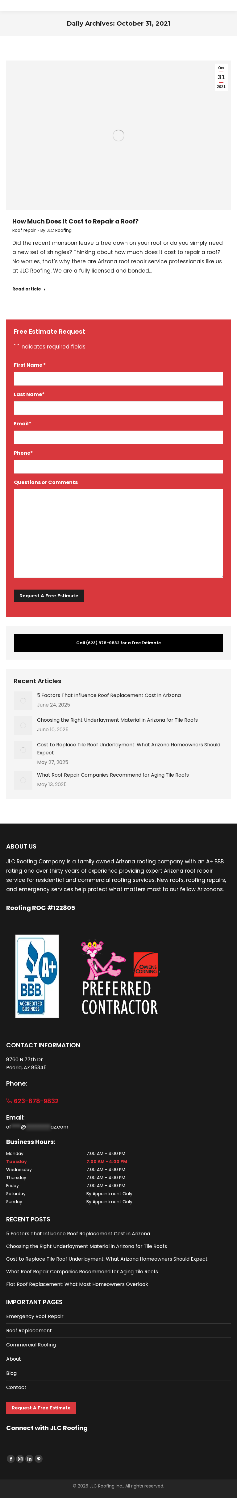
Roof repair (24, 230)
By (56, 230)
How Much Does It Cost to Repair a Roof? (75, 221)
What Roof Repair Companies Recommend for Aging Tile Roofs (113, 774)
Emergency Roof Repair (35, 1316)
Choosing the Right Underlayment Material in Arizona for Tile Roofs (117, 720)
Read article (26, 289)
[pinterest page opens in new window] (39, 1459)
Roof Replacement (29, 1330)
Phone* (25, 453)
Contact (16, 1387)
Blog (11, 1373)
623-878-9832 (35, 1101)
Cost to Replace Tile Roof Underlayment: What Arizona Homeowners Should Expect (128, 748)
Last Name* (31, 394)
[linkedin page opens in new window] (29, 1459)
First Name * (31, 365)
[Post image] (23, 700)
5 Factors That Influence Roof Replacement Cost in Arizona (109, 695)
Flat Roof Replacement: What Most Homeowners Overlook (77, 1284)
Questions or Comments (46, 482)
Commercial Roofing (31, 1344)
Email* (24, 423)
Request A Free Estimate (41, 1408)
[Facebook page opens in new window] (11, 1459)
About (13, 1358)
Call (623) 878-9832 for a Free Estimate (118, 643)
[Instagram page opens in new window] (20, 1459)
